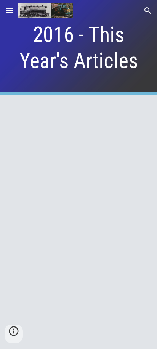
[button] (9, 10)
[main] (78, 48)
